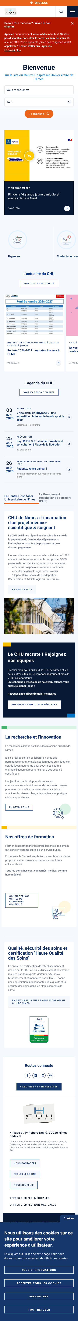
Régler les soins (25, 1174)
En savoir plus (12, 50)
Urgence (41, 3)
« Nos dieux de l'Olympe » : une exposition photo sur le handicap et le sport (40, 416)
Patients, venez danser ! (31, 468)
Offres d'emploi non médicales (33, 1204)
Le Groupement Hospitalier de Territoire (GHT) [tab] (55, 498)
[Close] (72, 23)
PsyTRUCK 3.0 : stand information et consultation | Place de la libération (39, 442)
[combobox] (39, 102)
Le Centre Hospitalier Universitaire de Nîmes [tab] (19, 497)
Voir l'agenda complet (39, 392)
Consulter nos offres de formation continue (19, 900)
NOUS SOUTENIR (24, 1185)
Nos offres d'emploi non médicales (34, 704)
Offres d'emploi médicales (29, 1198)
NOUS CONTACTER (25, 1163)
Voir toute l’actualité (39, 283)
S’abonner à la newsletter (39, 1086)
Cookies (69, 1218)
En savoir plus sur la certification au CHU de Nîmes (38, 1001)
